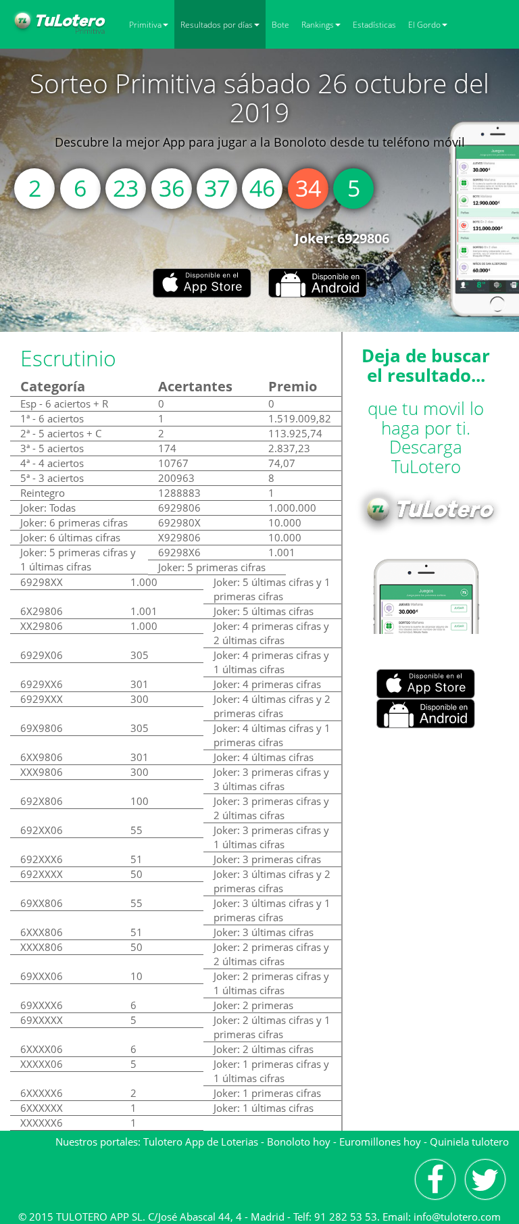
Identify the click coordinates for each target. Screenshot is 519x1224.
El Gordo (424, 24)
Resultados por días (216, 24)
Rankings (317, 24)
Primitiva (145, 24)
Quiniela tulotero (469, 1141)
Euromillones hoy (380, 1141)
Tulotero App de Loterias (200, 1141)
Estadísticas (374, 24)
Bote (280, 24)
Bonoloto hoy (298, 1141)
